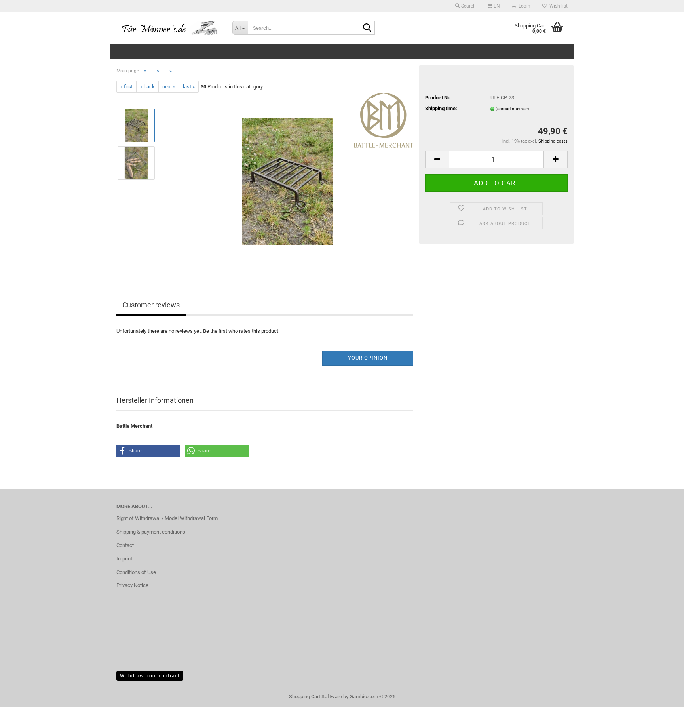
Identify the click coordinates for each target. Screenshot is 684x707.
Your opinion (368, 358)
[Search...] (367, 28)
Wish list (557, 6)
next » (168, 87)
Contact (125, 545)
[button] (494, 6)
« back (147, 87)
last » (189, 87)
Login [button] (523, 6)
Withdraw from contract (150, 675)
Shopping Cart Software (315, 696)
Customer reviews (151, 305)
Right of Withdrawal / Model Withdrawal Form (167, 518)
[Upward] (662, 695)
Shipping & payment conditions (150, 532)
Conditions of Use (136, 572)
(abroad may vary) (513, 108)
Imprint (124, 559)
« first (126, 87)
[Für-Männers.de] (168, 28)
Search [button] (468, 6)
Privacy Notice (132, 585)
